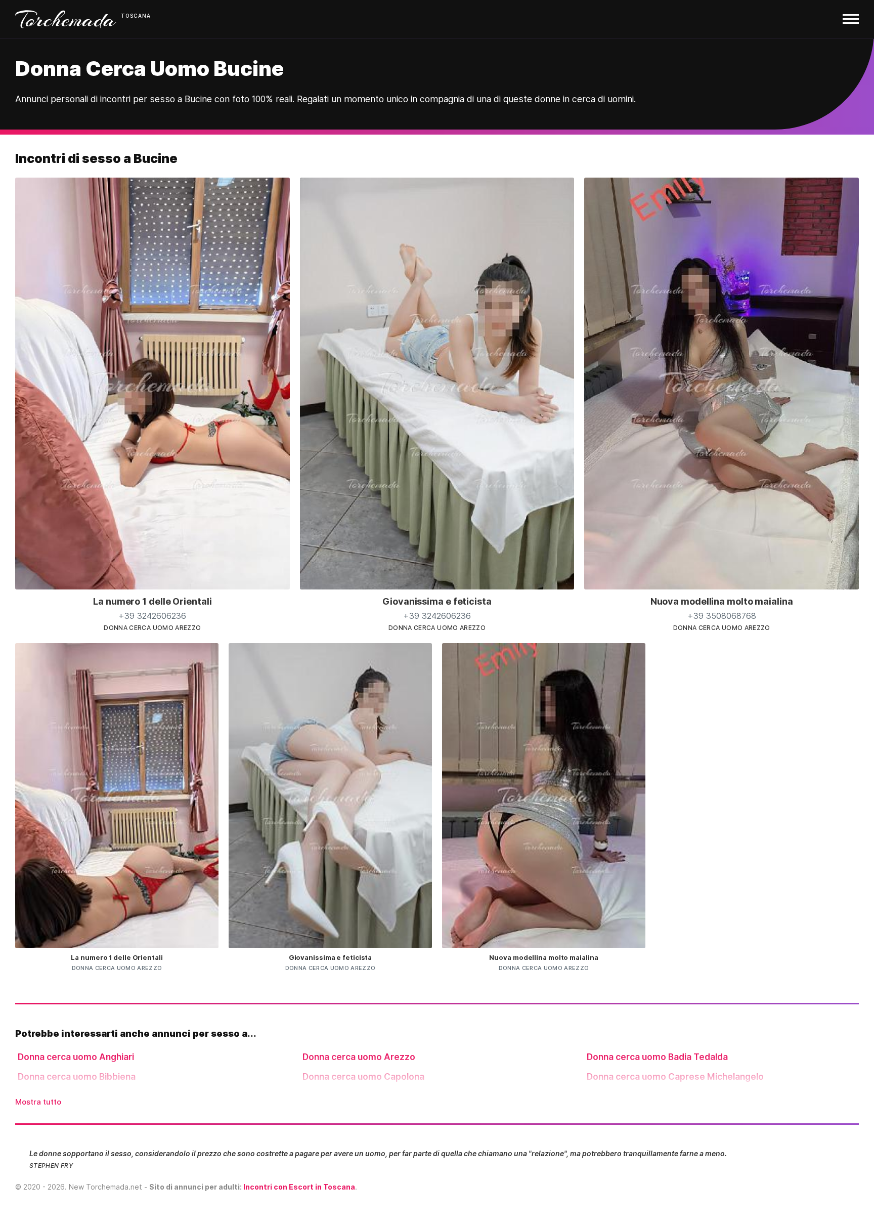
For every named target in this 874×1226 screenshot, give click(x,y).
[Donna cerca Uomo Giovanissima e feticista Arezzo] (437, 586)
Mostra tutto (38, 1102)
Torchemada (65, 19)
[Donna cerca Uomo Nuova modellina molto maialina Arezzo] (721, 586)
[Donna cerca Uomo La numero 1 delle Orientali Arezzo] (152, 586)
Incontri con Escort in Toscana (299, 1186)
